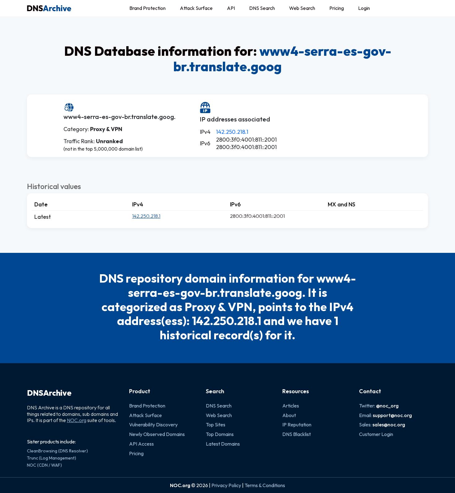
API (231, 8)
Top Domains (220, 434)
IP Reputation (296, 424)
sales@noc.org (388, 424)
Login (364, 8)
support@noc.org (392, 415)
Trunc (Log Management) (51, 458)
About (289, 415)
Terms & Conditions (265, 485)
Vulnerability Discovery (153, 424)
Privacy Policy (226, 485)
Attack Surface (196, 8)
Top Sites (215, 424)
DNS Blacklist (296, 434)
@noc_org (387, 406)
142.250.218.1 (232, 131)
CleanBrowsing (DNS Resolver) (57, 451)
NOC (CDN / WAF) (44, 465)
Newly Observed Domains (157, 434)
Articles (290, 406)
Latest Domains (223, 444)
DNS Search (262, 8)
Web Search (302, 8)
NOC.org (76, 420)
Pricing (336, 8)
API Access (141, 444)
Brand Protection (147, 8)
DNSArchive (49, 393)
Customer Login (376, 434)
